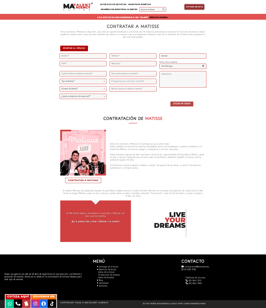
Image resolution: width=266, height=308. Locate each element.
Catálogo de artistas (108, 267)
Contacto (102, 286)
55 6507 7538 (190, 269)
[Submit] (163, 9)
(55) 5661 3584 (195, 283)
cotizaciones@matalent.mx (196, 267)
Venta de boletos (106, 278)
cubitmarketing (195, 303)
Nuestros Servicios (107, 269)
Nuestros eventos (139, 4)
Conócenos (103, 283)
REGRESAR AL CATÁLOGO (74, 48)
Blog (100, 280)
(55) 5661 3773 (194, 281)
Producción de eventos (109, 275)
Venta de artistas (106, 272)
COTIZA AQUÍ (18, 296)
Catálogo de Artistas (113, 4)
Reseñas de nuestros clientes (119, 9)
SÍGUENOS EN (44, 296)
